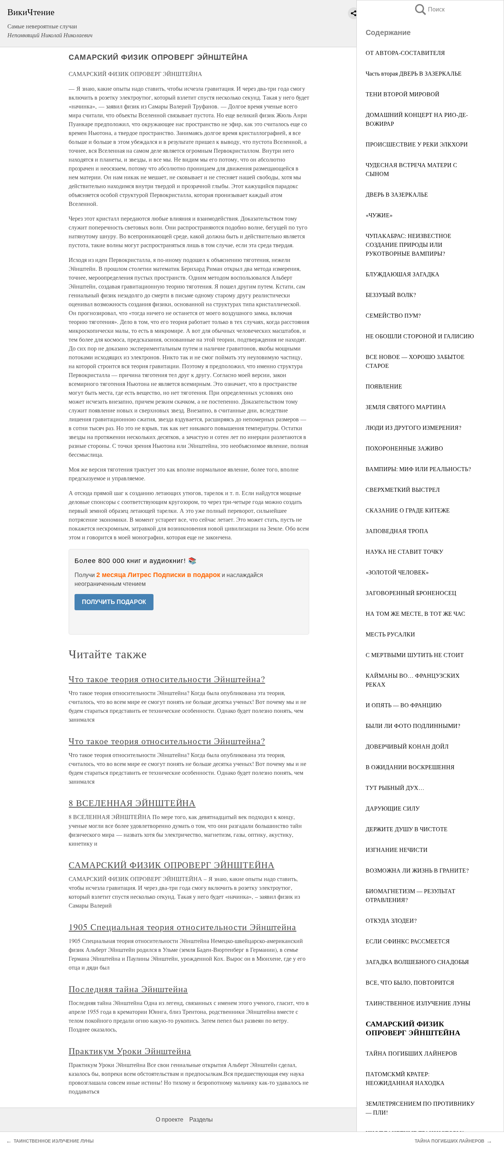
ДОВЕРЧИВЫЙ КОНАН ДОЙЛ (407, 746)
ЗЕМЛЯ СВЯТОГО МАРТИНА (406, 407)
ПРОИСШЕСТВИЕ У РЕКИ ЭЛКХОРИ (417, 144)
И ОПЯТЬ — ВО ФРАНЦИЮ (403, 705)
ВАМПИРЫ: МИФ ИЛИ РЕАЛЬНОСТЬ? (418, 469)
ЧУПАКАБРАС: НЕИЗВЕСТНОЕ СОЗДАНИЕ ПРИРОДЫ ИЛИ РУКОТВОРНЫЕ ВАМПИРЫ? (408, 244)
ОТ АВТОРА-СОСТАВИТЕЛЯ (405, 52)
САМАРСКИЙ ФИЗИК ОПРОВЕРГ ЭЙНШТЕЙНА (172, 865)
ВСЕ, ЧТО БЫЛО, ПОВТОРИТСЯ (410, 982)
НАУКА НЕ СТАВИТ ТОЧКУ (404, 551)
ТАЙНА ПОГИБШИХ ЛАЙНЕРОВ (411, 1053)
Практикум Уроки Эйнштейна (130, 1051)
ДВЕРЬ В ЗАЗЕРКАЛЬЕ (397, 194)
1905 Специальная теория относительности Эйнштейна (182, 927)
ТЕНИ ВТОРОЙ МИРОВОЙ (402, 94)
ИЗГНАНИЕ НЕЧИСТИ (397, 849)
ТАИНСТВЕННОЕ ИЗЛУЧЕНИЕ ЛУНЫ (418, 1003)
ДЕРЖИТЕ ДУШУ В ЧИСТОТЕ (407, 829)
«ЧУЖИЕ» (379, 215)
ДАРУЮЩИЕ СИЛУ (393, 808)
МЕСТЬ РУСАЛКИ (390, 634)
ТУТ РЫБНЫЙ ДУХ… (395, 787)
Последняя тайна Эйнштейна (128, 989)
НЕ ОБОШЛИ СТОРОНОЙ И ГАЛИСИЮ (420, 336)
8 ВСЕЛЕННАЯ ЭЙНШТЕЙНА (132, 803)
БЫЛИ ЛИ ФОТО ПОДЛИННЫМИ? (413, 725)
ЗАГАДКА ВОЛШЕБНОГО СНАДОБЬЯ (417, 962)
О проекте (169, 1119)
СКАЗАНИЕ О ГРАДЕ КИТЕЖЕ (408, 510)
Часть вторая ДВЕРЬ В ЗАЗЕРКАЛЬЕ (414, 73)
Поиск (429, 9)
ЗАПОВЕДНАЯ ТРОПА (397, 531)
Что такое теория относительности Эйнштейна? (167, 679)
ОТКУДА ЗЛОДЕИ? (391, 920)
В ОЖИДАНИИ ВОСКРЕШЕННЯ (410, 767)
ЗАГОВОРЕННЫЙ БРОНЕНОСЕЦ (411, 593)
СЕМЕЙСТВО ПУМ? (393, 315)
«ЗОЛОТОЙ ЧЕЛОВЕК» (397, 572)
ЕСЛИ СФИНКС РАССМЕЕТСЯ (408, 941)
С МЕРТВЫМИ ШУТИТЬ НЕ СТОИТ (415, 655)
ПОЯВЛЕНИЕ (384, 386)
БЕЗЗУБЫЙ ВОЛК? (391, 294)
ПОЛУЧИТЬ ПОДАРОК (114, 602)
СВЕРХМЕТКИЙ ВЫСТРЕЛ (403, 489)
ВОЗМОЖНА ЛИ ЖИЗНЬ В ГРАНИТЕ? (417, 870)
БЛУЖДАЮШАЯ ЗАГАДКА (402, 274)
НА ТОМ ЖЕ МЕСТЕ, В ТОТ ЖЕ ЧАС (415, 613)
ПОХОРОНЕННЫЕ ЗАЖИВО (404, 448)
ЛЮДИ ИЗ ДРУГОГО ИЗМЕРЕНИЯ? (413, 427)
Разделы (201, 1119)
